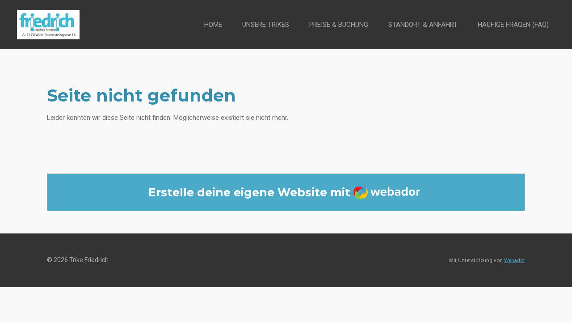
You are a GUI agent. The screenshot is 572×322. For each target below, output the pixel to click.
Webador (514, 260)
